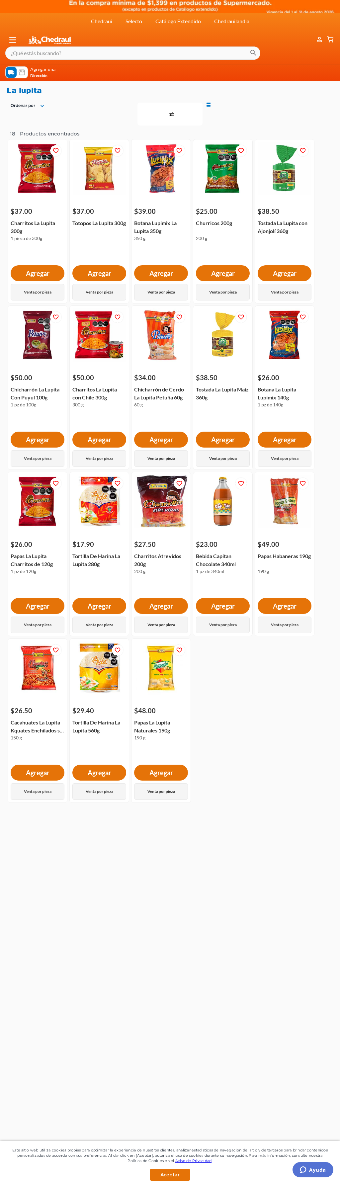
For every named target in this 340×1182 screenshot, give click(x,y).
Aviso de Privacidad (193, 1160)
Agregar (37, 159)
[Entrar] (316, 10)
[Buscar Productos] (253, 24)
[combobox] (132, 24)
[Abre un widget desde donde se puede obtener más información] (313, 1170)
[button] (12, 10)
